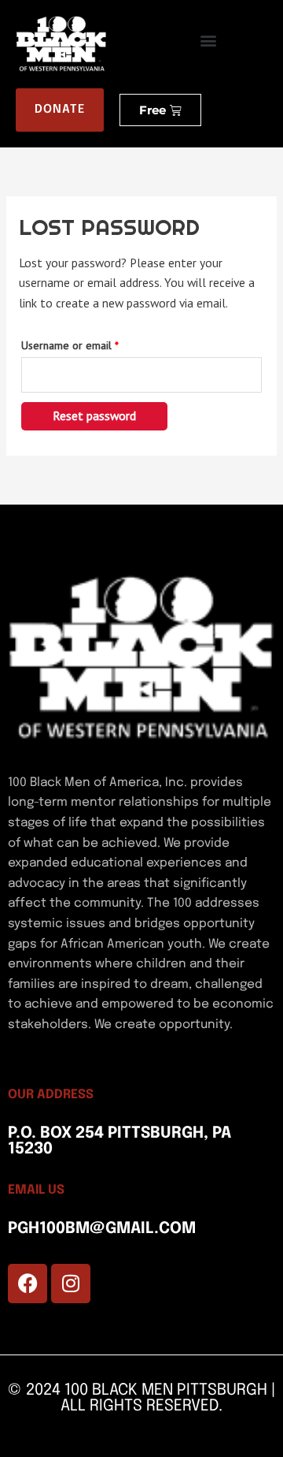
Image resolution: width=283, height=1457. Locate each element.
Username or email (90, 343)
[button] (209, 41)
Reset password (94, 415)
